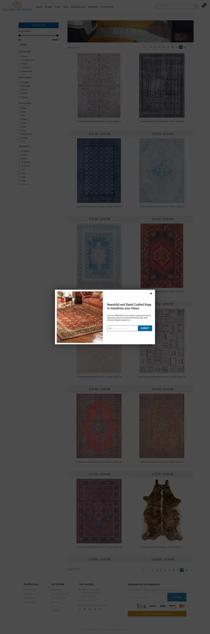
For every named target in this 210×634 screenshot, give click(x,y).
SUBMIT (145, 328)
